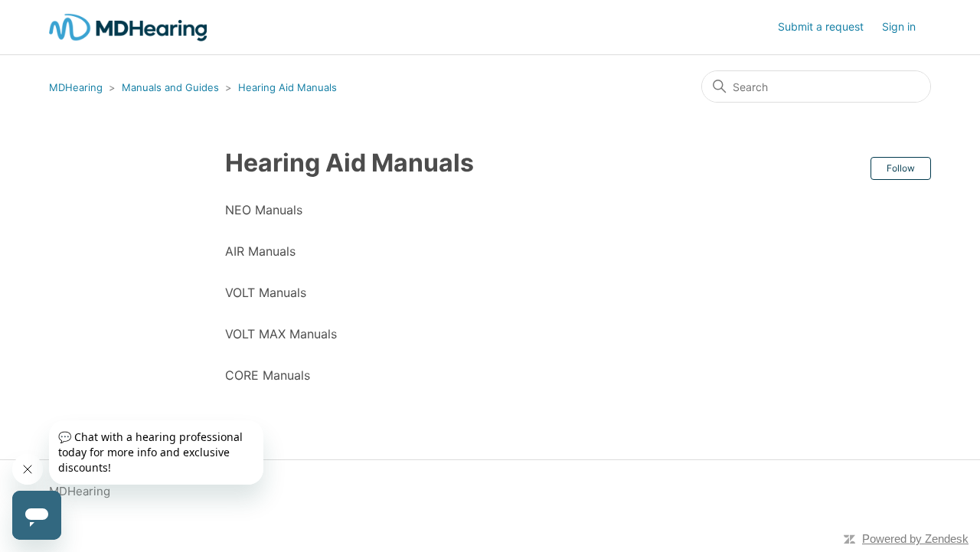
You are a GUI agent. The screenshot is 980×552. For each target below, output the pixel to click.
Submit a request (821, 26)
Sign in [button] (899, 26)
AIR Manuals (260, 251)
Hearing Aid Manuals (287, 87)
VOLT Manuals (265, 292)
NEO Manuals (263, 209)
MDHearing (76, 87)
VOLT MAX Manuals (281, 333)
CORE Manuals (267, 375)
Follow (901, 168)
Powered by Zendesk (915, 538)
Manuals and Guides (170, 87)
